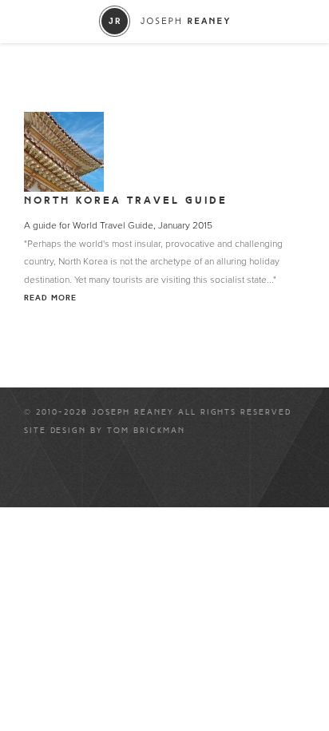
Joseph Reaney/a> (165, 21)
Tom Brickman (146, 430)
